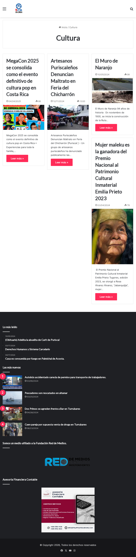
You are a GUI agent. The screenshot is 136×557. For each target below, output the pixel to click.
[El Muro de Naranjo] (112, 90)
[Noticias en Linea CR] (19, 8)
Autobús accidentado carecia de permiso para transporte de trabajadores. (65, 377)
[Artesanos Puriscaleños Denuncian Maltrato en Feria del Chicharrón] (68, 117)
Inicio (64, 27)
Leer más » (17, 158)
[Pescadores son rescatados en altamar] (12, 398)
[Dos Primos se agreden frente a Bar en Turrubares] (12, 413)
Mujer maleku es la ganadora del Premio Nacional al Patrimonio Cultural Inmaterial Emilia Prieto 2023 (112, 171)
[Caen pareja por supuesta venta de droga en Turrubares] (12, 429)
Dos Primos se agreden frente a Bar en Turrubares (52, 408)
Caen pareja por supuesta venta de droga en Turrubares (56, 424)
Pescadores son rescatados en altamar (46, 392)
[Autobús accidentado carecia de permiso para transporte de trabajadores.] (12, 382)
